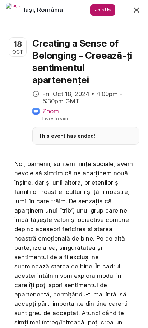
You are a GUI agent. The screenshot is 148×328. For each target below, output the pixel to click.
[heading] (44, 9)
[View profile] (13, 10)
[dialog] (74, 164)
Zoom (50, 111)
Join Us (103, 10)
